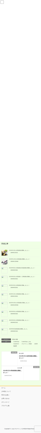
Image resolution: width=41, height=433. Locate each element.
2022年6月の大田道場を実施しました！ (19, 320)
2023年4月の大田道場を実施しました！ (19, 285)
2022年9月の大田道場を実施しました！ (19, 311)
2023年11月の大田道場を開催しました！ (19, 259)
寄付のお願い (5, 395)
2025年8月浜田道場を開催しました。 (18, 329)
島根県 (15, 346)
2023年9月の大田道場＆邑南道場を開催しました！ (22, 268)
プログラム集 (5, 405)
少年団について (6, 391)
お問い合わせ (5, 398)
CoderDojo (16, 341)
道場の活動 (15, 339)
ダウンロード (5, 402)
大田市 (36, 344)
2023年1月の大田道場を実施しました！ (19, 294)
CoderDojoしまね (26, 341)
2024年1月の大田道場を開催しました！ (19, 250)
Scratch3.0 (16, 344)
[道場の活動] (9, 358)
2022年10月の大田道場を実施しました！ (19, 302)
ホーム (3, 388)
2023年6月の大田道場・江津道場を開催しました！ (22, 276)
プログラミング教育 (26, 344)
